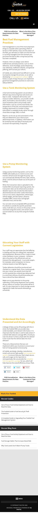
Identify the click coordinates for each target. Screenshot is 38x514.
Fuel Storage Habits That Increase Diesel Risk (16, 441)
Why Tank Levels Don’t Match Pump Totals (15, 446)
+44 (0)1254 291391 (23, 10)
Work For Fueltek (8, 393)
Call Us (13, 18)
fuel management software (19, 77)
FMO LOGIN (34, 24)
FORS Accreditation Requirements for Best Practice (10, 33)
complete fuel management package (18, 360)
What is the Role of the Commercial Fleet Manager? (27, 33)
